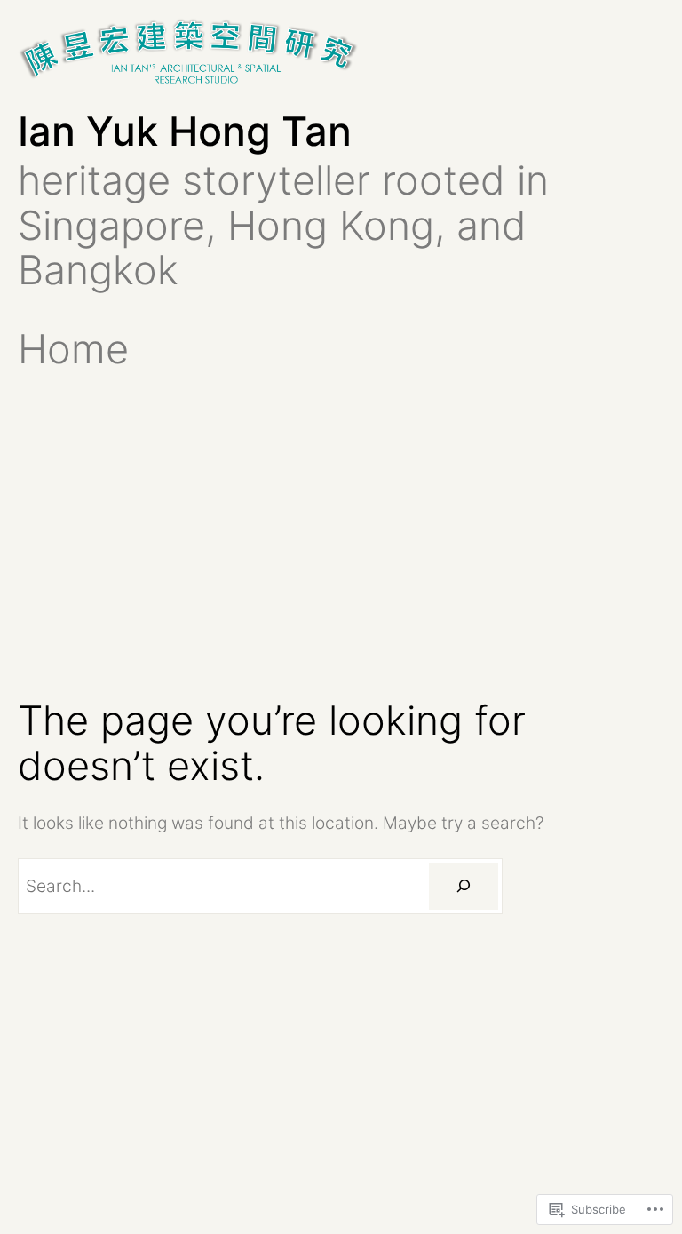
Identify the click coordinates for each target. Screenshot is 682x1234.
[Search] (463, 886)
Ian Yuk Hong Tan (185, 131)
